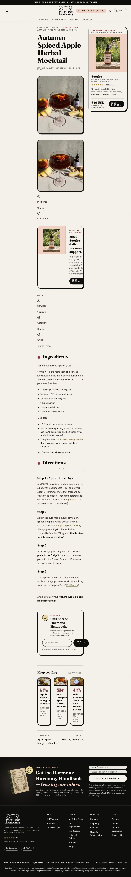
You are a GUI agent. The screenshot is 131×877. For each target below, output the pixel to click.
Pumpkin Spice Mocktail (68, 525)
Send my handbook (109, 778)
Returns (94, 827)
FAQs (71, 846)
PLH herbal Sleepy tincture (70, 439)
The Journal (52, 28)
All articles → (75, 673)
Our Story (88, 19)
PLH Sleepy (72, 585)
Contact (94, 819)
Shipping (94, 823)
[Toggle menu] (7, 11)
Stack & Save (59, 19)
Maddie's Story (76, 819)
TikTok (28, 848)
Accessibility (118, 835)
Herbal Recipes (70, 28)
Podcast (73, 842)
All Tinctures (53, 819)
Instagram (13, 848)
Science (74, 19)
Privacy (115, 819)
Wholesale (122, 863)
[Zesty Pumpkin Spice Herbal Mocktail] (60, 701)
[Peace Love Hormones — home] (65, 11)
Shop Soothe (76, 281)
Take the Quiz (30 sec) (92, 11)
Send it (79, 643)
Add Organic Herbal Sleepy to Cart (54, 452)
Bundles (51, 823)
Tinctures (42, 19)
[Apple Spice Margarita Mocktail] (44, 701)
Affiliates (112, 863)
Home (40, 28)
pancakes (73, 499)
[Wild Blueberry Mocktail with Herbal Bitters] (76, 701)
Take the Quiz (53, 827)
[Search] (110, 11)
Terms (115, 823)
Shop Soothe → (116, 104)
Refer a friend (101, 863)
